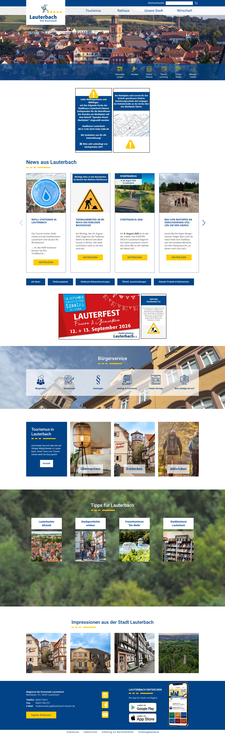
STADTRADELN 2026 (131, 219)
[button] (204, 223)
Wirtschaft (184, 10)
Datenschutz (90, 731)
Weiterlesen (46, 262)
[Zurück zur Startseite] (45, 12)
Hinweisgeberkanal (148, 731)
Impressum (73, 731)
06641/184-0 (42, 699)
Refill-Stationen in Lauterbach (44, 221)
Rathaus (123, 10)
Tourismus (93, 10)
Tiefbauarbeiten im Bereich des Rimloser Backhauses (90, 222)
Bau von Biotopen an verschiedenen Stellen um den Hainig (178, 222)
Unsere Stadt (153, 10)
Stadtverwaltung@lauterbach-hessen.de (55, 706)
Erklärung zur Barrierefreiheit (118, 731)
